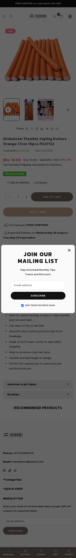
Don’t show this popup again (40, 305)
